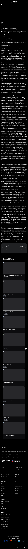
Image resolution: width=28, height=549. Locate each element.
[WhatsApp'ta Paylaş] (8, 39)
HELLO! (3, 493)
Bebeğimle (17, 490)
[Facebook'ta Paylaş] (2, 39)
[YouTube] (6, 455)
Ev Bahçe (3, 488)
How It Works (18, 469)
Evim (2, 490)
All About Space (18, 488)
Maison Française (5, 474)
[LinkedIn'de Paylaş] (10, 39)
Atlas (2, 479)
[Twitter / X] (9, 455)
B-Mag (2, 483)
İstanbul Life (18, 472)
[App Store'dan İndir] (6, 461)
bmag (12, 536)
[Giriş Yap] (24, 547)
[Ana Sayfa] (4, 447)
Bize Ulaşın (3, 508)
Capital (16, 493)
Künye (2, 506)
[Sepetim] (24, 2)
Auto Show (3, 481)
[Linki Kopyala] (20, 250)
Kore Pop (17, 474)
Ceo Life (3, 469)
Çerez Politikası (4, 524)
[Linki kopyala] (13, 39)
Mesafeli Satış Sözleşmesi (6, 521)
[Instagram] (2, 455)
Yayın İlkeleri (4, 528)
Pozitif (16, 476)
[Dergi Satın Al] (10, 547)
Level (16, 483)
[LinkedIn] (13, 455)
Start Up (17, 479)
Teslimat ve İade (4, 526)
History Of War (18, 467)
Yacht (16, 481)
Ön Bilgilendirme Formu (6, 514)
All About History (5, 476)
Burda (2, 486)
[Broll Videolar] (17, 547)
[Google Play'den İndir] (16, 461)
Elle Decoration (18, 486)
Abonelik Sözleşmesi (5, 519)
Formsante (3, 472)
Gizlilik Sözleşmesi (5, 517)
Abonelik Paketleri (5, 501)
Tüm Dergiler (4, 467)
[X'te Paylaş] (5, 39)
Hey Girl (3, 495)
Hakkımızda (3, 503)
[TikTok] (17, 455)
